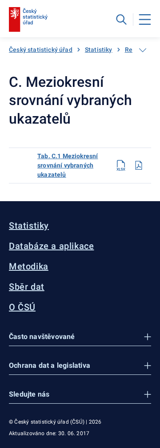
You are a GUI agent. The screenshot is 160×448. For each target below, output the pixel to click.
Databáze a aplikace (51, 246)
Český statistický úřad (40, 49)
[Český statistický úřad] (28, 19)
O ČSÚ (22, 307)
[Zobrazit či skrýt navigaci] (142, 50)
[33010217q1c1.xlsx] (121, 165)
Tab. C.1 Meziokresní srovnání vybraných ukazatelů (67, 165)
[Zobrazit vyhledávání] (121, 19)
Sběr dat (26, 286)
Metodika (28, 266)
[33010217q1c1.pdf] (139, 165)
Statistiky (98, 49)
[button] (80, 337)
